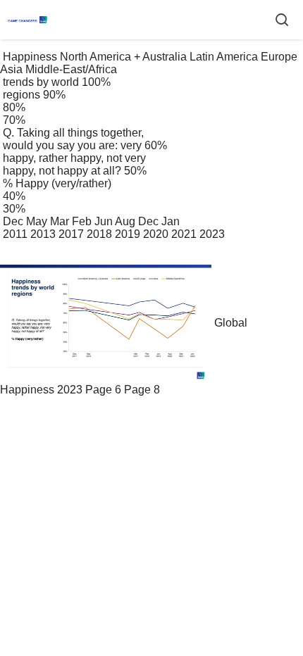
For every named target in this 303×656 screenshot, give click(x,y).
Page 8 (142, 390)
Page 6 (103, 390)
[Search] (282, 20)
